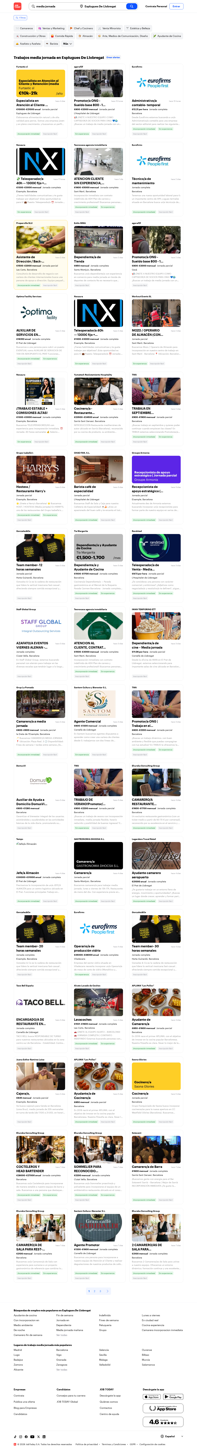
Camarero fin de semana (28, 1334)
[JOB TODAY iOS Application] (152, 1397)
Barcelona (62, 1349)
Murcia (146, 1359)
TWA (134, 374)
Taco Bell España (25, 985)
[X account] (38, 1436)
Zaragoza (61, 1364)
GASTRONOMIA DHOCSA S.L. (89, 839)
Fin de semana (64, 1315)
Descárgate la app (110, 1395)
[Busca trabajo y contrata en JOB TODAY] (17, 6)
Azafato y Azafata (30, 43)
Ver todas (61, 1334)
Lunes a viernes (151, 1315)
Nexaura (20, 145)
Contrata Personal (156, 6)
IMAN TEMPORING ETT (144, 609)
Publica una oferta (24, 1401)
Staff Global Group (26, 609)
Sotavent (136, 1133)
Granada (61, 1359)
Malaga (103, 1359)
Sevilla (103, 1354)
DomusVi (21, 765)
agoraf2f (78, 66)
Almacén (87, 35)
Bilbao (145, 1354)
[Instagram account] (20, 1436)
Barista (54, 43)
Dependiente (63, 1325)
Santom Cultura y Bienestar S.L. (90, 687)
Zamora (18, 1364)
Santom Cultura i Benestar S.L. (90, 1211)
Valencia (104, 1349)
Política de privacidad (87, 1444)
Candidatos (20, 1413)
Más (65, 43)
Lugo (17, 1354)
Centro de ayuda (109, 1413)
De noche (19, 1330)
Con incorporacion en (26, 1320)
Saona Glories (139, 1059)
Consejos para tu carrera (71, 1395)
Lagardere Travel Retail (144, 839)
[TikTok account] (15, 1436)
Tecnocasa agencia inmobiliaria (90, 145)
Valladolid (104, 1364)
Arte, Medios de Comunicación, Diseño (125, 35)
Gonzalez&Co (23, 531)
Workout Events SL (141, 296)
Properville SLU (24, 223)
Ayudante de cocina (25, 1315)
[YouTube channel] (32, 1436)
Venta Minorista (112, 28)
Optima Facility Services (28, 296)
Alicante (18, 1369)
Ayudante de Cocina (169, 35)
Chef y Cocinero (83, 28)
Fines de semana (109, 1320)
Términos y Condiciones (114, 1444)
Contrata (19, 1395)
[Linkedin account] (44, 1436)
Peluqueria (105, 1325)
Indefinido (105, 1315)
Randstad (137, 531)
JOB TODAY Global (67, 1401)
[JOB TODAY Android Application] (173, 1397)
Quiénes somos (109, 1401)
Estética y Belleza (140, 28)
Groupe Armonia (140, 452)
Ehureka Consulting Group (146, 765)
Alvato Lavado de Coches (87, 985)
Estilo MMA (80, 223)
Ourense (147, 1349)
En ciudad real (150, 1320)
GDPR (133, 1444)
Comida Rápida (64, 35)
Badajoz (18, 1359)
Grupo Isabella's (24, 452)
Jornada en (62, 1320)
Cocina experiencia (153, 1325)
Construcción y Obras (33, 35)
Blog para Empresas (25, 1407)
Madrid (18, 1349)
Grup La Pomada (25, 687)
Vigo (59, 1354)
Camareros (26, 28)
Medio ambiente (23, 1325)
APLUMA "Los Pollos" (143, 985)
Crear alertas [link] (113, 57)
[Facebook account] (26, 1436)
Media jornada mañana (69, 1330)
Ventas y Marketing (53, 28)
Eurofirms (137, 66)
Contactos (106, 1407)
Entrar (176, 6)
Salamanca (148, 1364)
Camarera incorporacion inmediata (162, 1330)
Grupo (103, 1330)
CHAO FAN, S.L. (82, 452)
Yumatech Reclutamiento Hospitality (93, 374)
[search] (131, 6)
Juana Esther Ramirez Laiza (30, 1059)
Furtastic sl (22, 66)
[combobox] (56, 6)
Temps (19, 839)
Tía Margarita (81, 531)
